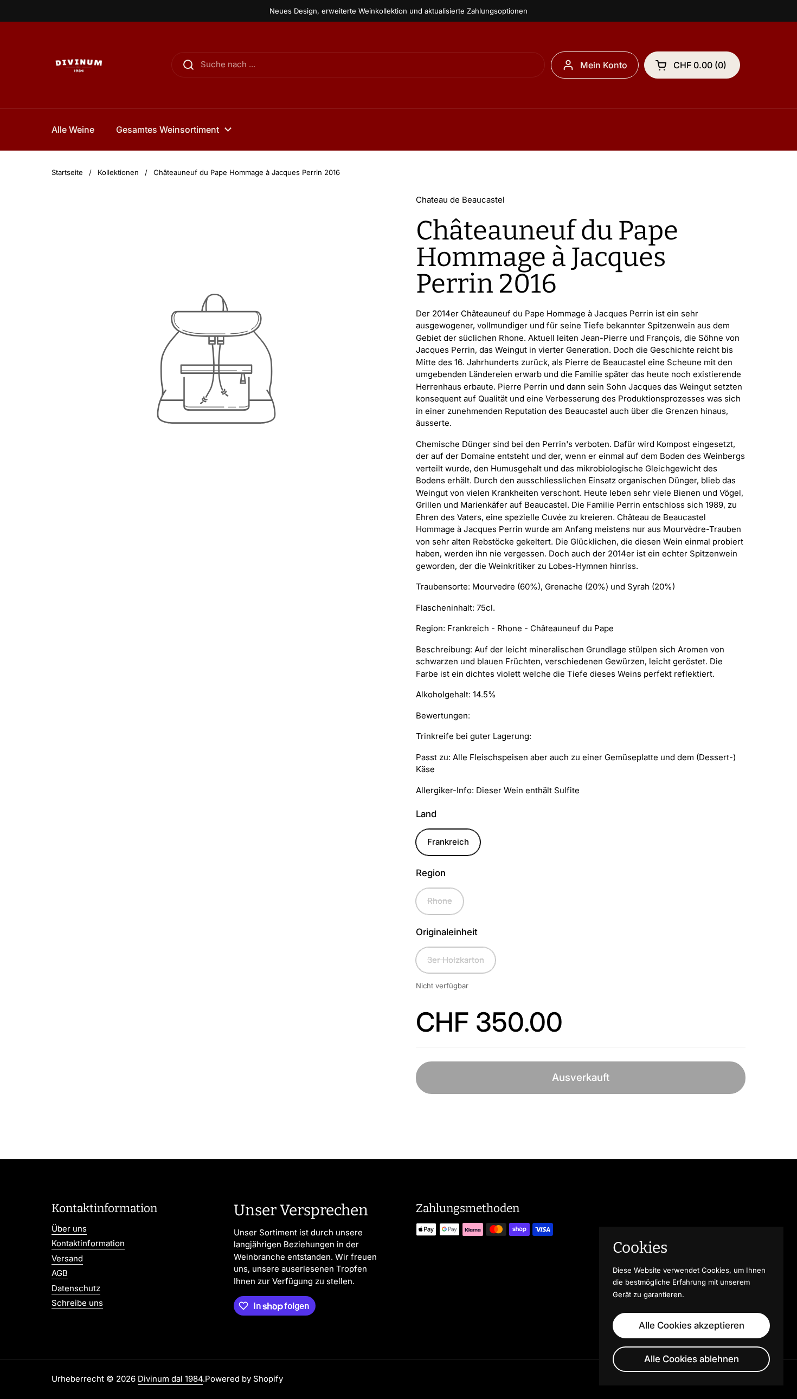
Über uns (69, 1228)
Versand (67, 1258)
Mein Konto (603, 65)
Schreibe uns (77, 1303)
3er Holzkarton (455, 960)
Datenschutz (76, 1288)
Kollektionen (118, 172)
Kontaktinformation (88, 1243)
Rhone (439, 901)
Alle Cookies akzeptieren (691, 1325)
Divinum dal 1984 (170, 1379)
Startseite (67, 172)
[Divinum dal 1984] (79, 65)
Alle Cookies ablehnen (691, 1358)
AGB (60, 1273)
